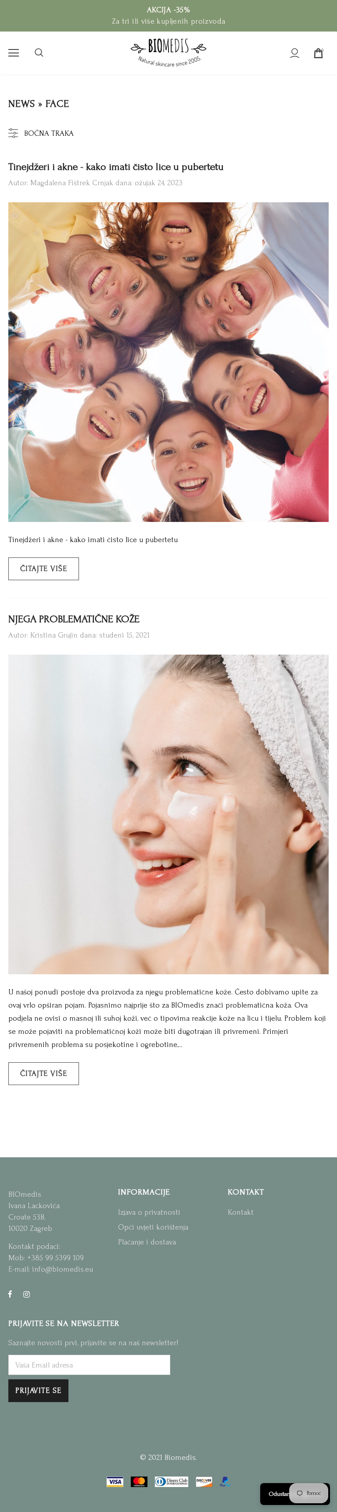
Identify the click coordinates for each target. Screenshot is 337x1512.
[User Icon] (294, 53)
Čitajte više (43, 568)
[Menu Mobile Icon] (13, 53)
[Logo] (168, 52)
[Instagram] (26, 1294)
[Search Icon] (39, 53)
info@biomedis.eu (62, 1269)
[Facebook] (10, 1294)
